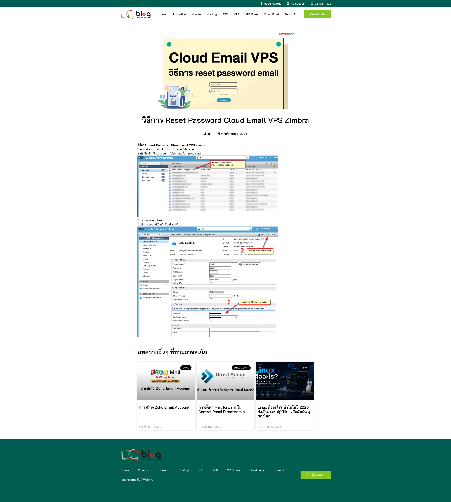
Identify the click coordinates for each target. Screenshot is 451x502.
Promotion (179, 14)
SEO (225, 14)
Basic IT (290, 14)
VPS (236, 14)
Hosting (212, 14)
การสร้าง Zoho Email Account (164, 407)
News (163, 14)
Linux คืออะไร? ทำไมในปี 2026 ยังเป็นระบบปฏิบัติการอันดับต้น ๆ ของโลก (284, 411)
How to (196, 14)
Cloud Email (271, 14)
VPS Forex (251, 14)
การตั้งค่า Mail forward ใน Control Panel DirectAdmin (222, 409)
